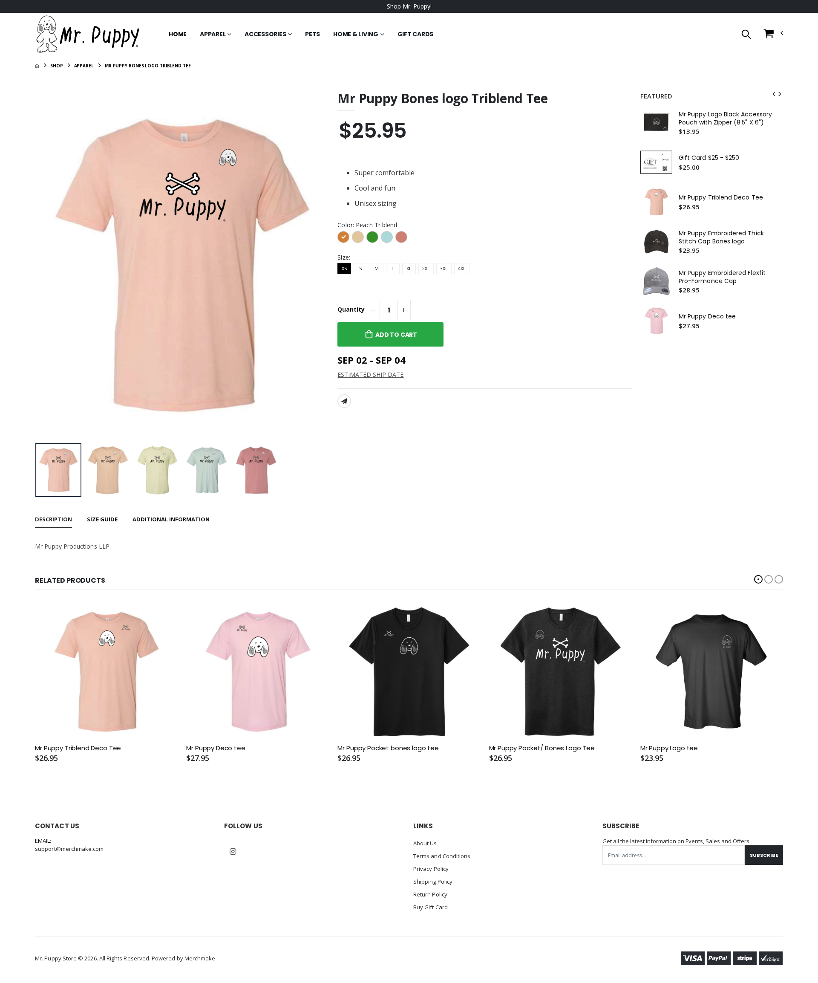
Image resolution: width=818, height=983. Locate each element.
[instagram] (232, 851)
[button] (746, 35)
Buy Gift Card (430, 907)
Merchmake (200, 958)
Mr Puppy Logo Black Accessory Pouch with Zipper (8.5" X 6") (725, 118)
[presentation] (48, 265)
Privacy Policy (431, 869)
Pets (312, 34)
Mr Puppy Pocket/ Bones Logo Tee (542, 748)
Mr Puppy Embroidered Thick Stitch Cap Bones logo (721, 237)
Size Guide (102, 519)
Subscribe (764, 855)
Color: (367, 225)
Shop (56, 66)
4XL (462, 268)
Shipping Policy (432, 881)
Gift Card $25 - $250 (709, 158)
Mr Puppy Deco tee (707, 316)
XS (344, 268)
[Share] (344, 401)
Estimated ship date (370, 374)
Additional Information (171, 519)
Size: (343, 257)
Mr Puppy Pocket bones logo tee (388, 748)
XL (409, 268)
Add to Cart (396, 334)
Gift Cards (415, 34)
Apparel (212, 34)
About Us (425, 843)
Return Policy (430, 894)
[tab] (53, 520)
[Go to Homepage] (88, 34)
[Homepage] (37, 66)
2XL (426, 268)
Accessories (265, 34)
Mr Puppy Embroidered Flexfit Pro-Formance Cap (722, 277)
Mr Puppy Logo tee (669, 748)
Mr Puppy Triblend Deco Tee (721, 198)
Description (53, 519)
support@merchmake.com (69, 849)
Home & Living (355, 34)
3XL (444, 268)
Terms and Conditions (441, 856)
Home (178, 34)
